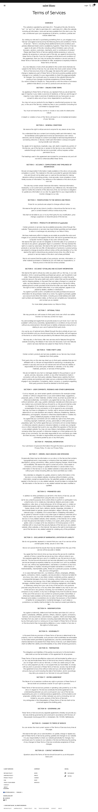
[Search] (90, 5)
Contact (6, 784)
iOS (6, 800)
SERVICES (36, 782)
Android (7, 798)
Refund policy (8, 773)
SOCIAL (67, 769)
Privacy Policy (8, 777)
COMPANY (37, 769)
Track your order (9, 782)
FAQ (5, 780)
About (6, 787)
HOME (35, 773)
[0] (93, 5)
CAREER (36, 777)
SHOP (35, 780)
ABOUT (36, 775)
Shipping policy (8, 775)
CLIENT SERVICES (8, 769)
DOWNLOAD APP (8, 795)
